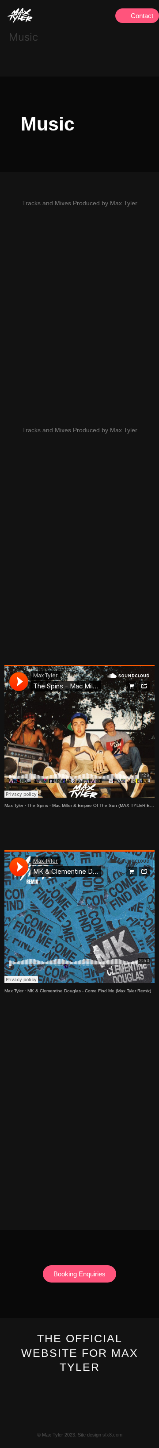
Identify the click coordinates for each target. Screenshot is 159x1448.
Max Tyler (13, 805)
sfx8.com (112, 1434)
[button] (105, 15)
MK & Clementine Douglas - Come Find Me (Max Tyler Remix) (89, 990)
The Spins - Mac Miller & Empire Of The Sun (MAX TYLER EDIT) (92, 805)
